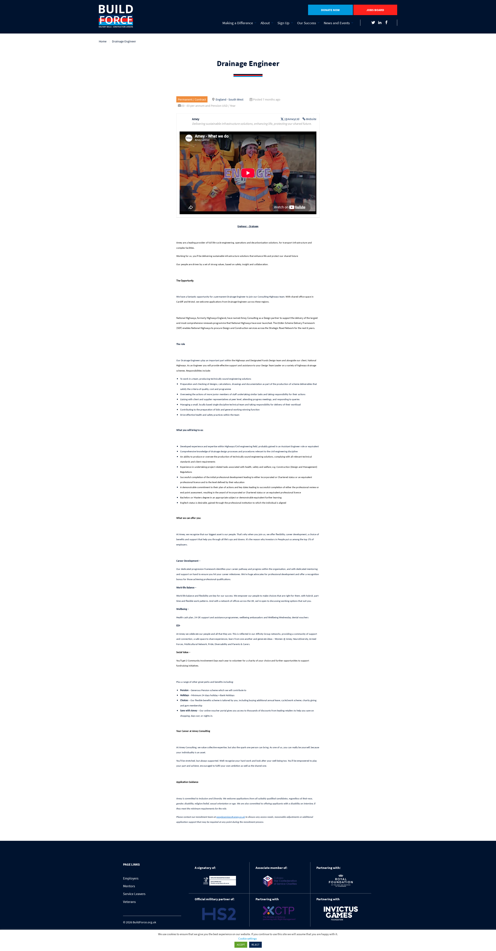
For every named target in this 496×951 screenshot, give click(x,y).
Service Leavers (134, 894)
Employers (131, 878)
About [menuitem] (265, 23)
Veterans (129, 901)
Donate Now (330, 10)
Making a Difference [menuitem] (237, 23)
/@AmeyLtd (291, 119)
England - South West (229, 99)
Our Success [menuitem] (306, 23)
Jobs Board (375, 10)
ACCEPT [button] (241, 944)
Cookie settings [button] (247, 938)
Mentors (129, 886)
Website (311, 119)
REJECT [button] (255, 944)
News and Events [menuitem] (337, 23)
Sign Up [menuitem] (283, 23)
